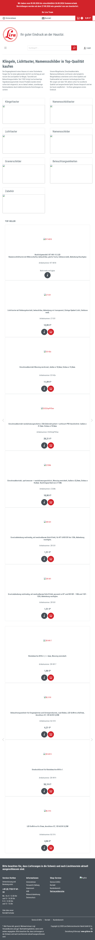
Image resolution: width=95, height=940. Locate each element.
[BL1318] (47, 697)
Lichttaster (11, 131)
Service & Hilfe (55, 882)
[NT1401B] (47, 239)
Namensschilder (61, 131)
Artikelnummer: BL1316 (47, 835)
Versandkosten (7, 929)
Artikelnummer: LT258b (48, 489)
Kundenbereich (55, 888)
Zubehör (9, 191)
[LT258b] (47, 465)
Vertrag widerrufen (57, 891)
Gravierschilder (13, 161)
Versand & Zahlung (32, 885)
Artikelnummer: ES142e (47, 375)
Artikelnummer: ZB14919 (47, 778)
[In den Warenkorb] (51, 332)
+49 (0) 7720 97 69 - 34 (10, 890)
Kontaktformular (8, 913)
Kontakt (48, 18)
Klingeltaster (12, 101)
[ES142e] (47, 351)
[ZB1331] (47, 522)
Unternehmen (10, 18)
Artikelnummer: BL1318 (47, 721)
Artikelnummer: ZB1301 (47, 602)
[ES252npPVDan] (47, 408)
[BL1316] (47, 811)
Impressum (30, 888)
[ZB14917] (47, 640)
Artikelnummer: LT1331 (48, 319)
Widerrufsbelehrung (33, 894)
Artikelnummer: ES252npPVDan (48, 432)
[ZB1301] (47, 578)
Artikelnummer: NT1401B (47, 263)
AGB (27, 891)
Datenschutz (30, 898)
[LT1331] (47, 294)
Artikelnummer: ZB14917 (47, 664)
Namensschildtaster (63, 101)
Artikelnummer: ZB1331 (47, 546)
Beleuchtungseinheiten (65, 161)
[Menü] (5, 47)
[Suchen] (74, 48)
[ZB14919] (47, 754)
